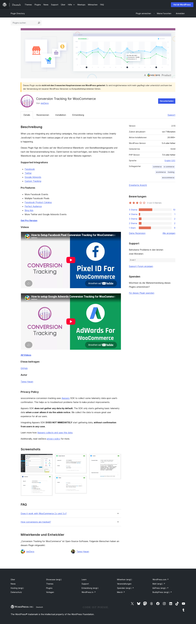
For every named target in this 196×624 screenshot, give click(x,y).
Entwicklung (78, 115)
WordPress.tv (89, 592)
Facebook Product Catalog (38, 202)
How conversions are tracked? (36, 522)
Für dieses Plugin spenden (141, 293)
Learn (84, 579)
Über (13, 579)
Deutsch (39, 607)
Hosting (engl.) (17, 588)
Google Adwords (33, 177)
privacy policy (53, 438)
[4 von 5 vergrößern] (83, 479)
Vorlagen (50, 592)
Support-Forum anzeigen (141, 266)
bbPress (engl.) (161, 588)
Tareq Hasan (27, 381)
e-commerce (169, 167)
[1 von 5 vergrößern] (49, 457)
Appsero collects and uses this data (54, 432)
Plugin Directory (18, 13)
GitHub (24, 368)
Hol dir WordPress (182, 4)
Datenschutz (16, 592)
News (13, 584)
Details (26, 115)
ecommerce (161, 172)
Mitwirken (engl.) (124, 579)
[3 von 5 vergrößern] (83, 457)
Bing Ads (29, 210)
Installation (60, 115)
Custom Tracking (33, 181)
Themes (49, 584)
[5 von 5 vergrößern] (117, 457)
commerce (157, 167)
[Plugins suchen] (39, 22)
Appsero (66, 398)
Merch (121, 592)
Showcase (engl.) (54, 579)
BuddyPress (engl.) (162, 592)
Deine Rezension (137, 233)
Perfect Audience (33, 206)
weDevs (45, 103)
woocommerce (168, 178)
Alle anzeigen (169, 233)
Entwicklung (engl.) (90, 588)
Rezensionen (42, 115)
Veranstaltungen (124, 584)
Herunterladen (167, 101)
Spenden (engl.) (125, 588)
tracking (171, 172)
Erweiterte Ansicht (138, 185)
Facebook (30, 169)
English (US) (170, 160)
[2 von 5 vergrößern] (49, 478)
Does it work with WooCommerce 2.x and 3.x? (44, 513)
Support (171, 115)
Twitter (28, 173)
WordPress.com (161, 579)
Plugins (49, 588)
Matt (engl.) (159, 584)
